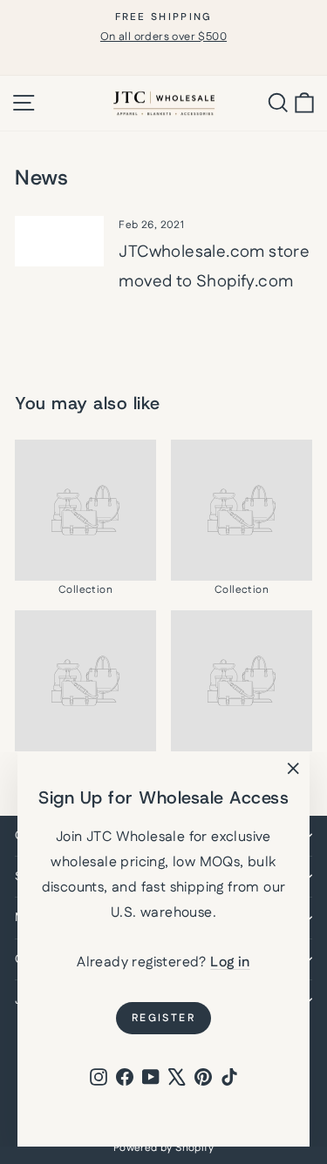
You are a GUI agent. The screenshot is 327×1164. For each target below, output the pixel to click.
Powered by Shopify (163, 1147)
